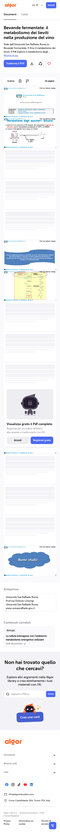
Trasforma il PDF (15, 63)
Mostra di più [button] (11, 55)
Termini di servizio (46, 822)
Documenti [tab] (10, 14)
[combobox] (37, 5)
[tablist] (30, 14)
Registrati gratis (42, 440)
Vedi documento (14, 643)
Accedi (51, 5)
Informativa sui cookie (26, 822)
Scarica (10, 81)
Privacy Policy (7, 822)
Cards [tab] (24, 14)
